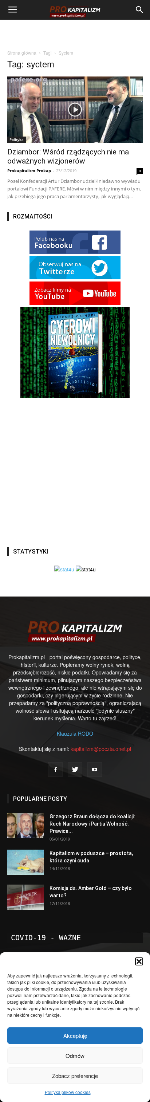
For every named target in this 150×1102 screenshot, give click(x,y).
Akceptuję (75, 1035)
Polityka (16, 139)
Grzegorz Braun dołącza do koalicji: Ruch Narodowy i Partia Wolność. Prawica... (92, 824)
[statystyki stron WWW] (64, 569)
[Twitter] (75, 769)
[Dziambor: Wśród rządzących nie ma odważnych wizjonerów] (75, 109)
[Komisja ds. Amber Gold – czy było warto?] (25, 897)
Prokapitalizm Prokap (29, 170)
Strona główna (21, 53)
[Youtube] (94, 769)
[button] (139, 961)
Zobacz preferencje (75, 1075)
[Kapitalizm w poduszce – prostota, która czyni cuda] (25, 862)
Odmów (75, 1055)
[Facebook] (55, 769)
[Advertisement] (75, 32)
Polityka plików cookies (68, 1092)
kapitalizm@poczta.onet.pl (101, 748)
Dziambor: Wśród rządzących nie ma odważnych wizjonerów (68, 156)
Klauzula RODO (75, 733)
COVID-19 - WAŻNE (46, 937)
